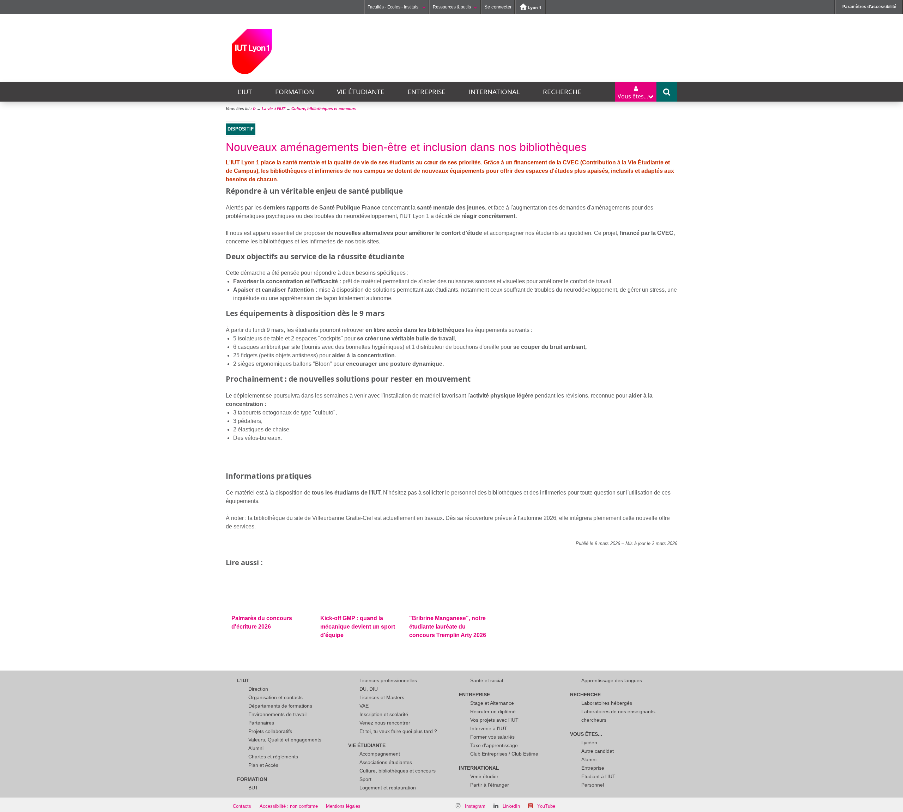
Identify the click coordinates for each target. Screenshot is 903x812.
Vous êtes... (586, 734)
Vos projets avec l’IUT (494, 720)
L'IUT (244, 91)
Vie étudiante (360, 91)
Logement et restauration (387, 787)
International (494, 91)
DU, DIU (368, 689)
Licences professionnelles (388, 680)
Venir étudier (484, 776)
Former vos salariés (492, 737)
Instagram (475, 806)
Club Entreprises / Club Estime (504, 754)
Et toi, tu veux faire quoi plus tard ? (398, 731)
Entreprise (426, 91)
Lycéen (589, 742)
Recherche (562, 91)
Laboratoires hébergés (606, 703)
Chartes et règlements (273, 756)
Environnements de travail (277, 714)
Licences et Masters (381, 697)
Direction (258, 689)
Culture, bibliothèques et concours (397, 771)
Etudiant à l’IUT (598, 776)
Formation (294, 91)
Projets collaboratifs (270, 731)
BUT (253, 787)
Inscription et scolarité (383, 714)
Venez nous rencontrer (384, 723)
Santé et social (486, 680)
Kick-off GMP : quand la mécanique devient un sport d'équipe (357, 626)
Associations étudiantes (385, 762)
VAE (364, 706)
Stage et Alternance (492, 703)
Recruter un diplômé (493, 711)
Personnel (592, 785)
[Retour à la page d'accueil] (252, 51)
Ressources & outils (452, 7)
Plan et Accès (263, 765)
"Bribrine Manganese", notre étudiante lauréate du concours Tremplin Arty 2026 (447, 626)
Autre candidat (597, 751)
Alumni (255, 748)
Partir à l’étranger (489, 785)
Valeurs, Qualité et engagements (284, 740)
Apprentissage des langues (611, 680)
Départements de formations (280, 706)
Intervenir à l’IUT (488, 728)
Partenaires (261, 723)
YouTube (546, 806)
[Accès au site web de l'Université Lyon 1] (530, 7)
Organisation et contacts (275, 697)
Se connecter (497, 7)
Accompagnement (379, 754)
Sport (365, 779)
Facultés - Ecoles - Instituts (393, 7)
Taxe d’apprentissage (494, 745)
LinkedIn (511, 806)
